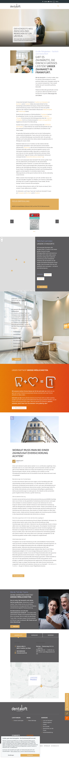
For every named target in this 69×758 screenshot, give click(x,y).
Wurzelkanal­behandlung (19, 340)
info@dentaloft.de (22, 653)
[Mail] (49, 1)
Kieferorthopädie (47, 109)
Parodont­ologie (17, 337)
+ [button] (1, 238)
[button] (14, 221)
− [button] (1, 240)
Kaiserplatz (21, 193)
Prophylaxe (44, 114)
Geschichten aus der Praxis (48, 729)
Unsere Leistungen (18, 720)
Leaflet (19, 290)
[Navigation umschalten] (58, 6)
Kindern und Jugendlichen (44, 120)
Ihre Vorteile (46, 726)
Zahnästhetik (16, 334)
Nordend (27, 104)
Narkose (15, 352)
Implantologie (17, 331)
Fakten (45, 724)
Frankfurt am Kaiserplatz (41, 102)
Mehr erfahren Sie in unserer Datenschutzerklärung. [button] (23, 751)
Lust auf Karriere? (47, 720)
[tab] (18, 635)
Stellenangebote (47, 722)
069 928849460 (21, 651)
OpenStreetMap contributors (30, 290)
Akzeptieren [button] (30, 755)
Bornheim (18, 104)
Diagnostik (16, 349)
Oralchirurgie (21, 111)
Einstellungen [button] (11, 755)
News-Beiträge (32, 720)
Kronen (37, 466)
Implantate (27, 147)
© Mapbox (23, 290)
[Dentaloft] (15, 6)
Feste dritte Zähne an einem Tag (34, 157)
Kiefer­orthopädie (17, 346)
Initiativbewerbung (48, 732)
